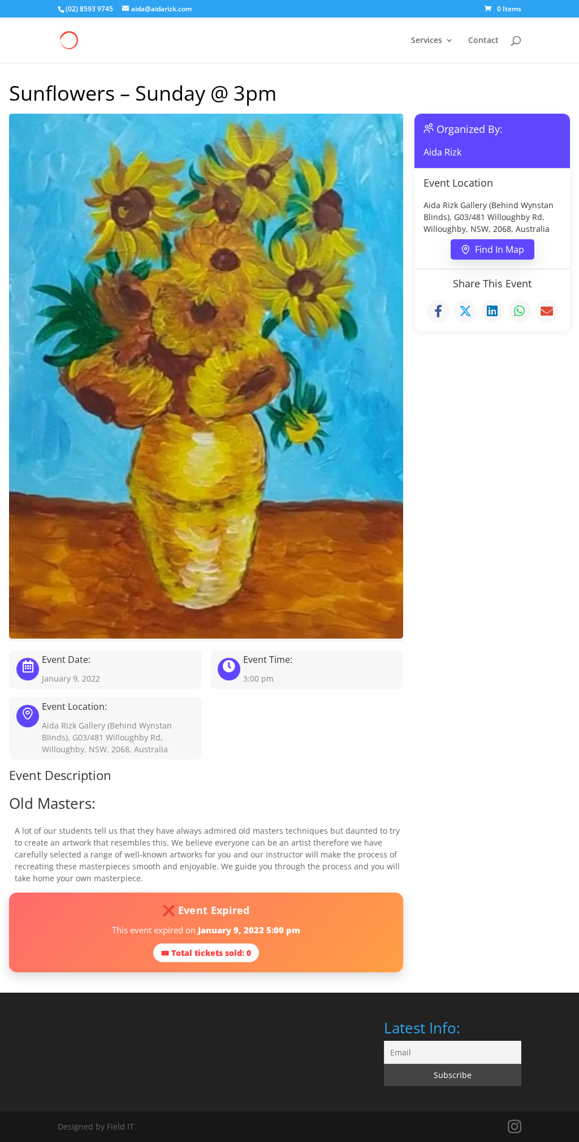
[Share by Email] (546, 311)
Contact (483, 40)
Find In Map (499, 249)
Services (426, 40)
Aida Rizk (442, 152)
